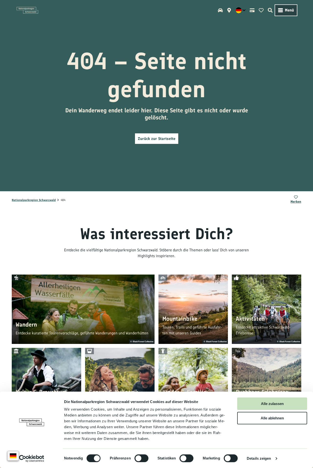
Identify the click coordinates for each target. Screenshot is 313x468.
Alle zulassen (272, 404)
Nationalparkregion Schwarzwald (34, 200)
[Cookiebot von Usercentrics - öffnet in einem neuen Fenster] (31, 458)
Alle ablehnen (272, 418)
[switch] (141, 458)
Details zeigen (259, 458)
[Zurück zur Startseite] (27, 10)
